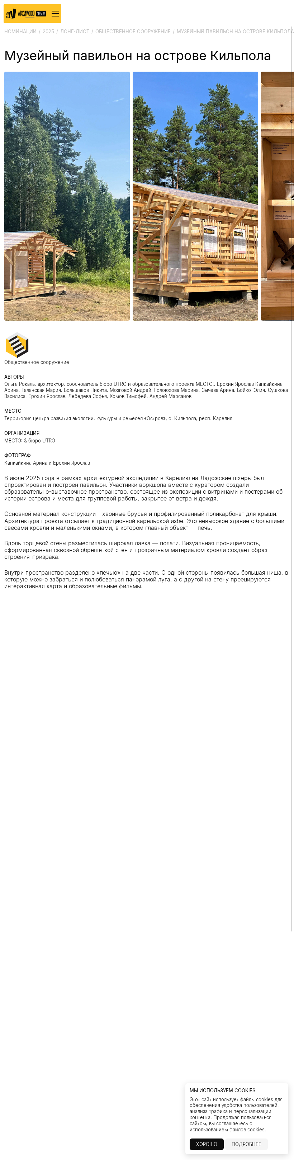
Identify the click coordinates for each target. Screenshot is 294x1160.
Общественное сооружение (133, 31)
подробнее (246, 1144)
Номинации (20, 31)
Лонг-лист (74, 31)
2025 (48, 31)
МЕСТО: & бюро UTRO (29, 441)
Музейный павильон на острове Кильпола (235, 31)
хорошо (206, 1144)
